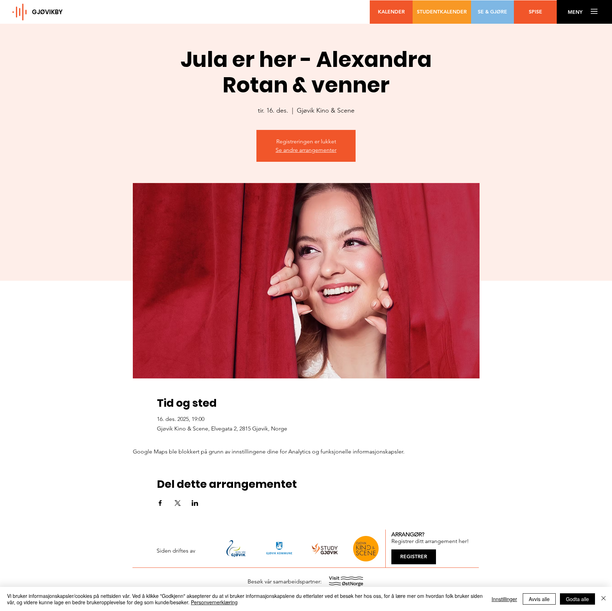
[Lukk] (603, 599)
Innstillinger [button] (504, 599)
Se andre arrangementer (306, 150)
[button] (574, 12)
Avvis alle (539, 599)
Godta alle (577, 599)
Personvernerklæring (214, 602)
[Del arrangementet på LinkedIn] (195, 503)
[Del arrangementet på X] (177, 503)
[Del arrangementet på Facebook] (160, 503)
